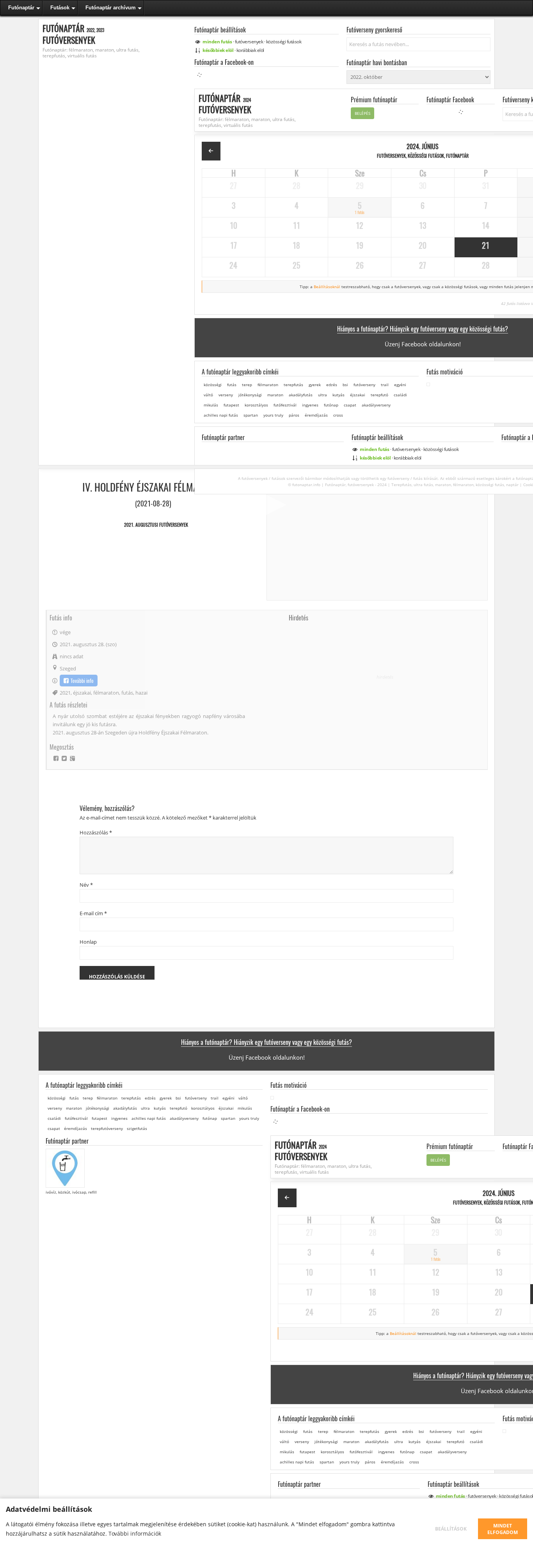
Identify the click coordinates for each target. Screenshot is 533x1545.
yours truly (273, 414)
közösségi (284, 41)
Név (86, 884)
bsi (345, 384)
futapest (231, 404)
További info (82, 680)
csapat (350, 404)
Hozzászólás (96, 832)
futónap (331, 404)
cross (338, 414)
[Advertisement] (385, 676)
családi (400, 394)
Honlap (88, 941)
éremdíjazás (316, 414)
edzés (331, 384)
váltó (208, 394)
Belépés (362, 113)
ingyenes (310, 404)
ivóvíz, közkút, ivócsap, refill (71, 1192)
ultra (322, 394)
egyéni (400, 384)
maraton (275, 394)
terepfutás (293, 384)
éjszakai (357, 394)
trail (385, 384)
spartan (250, 414)
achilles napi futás (221, 414)
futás (231, 384)
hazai (141, 692)
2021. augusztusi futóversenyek (156, 524)
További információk (134, 1533)
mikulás (211, 404)
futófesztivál (285, 404)
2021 (65, 692)
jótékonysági (250, 394)
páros (294, 414)
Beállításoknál (327, 286)
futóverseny (364, 384)
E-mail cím (93, 913)
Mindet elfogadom (502, 1529)
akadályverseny (376, 404)
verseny (226, 394)
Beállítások (451, 1528)
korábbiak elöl (250, 50)
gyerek (315, 384)
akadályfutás (301, 394)
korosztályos (256, 404)
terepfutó (379, 394)
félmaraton (268, 384)
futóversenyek (249, 41)
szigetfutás (137, 1128)
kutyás (338, 394)
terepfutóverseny (107, 1128)
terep (247, 384)
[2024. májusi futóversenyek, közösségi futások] (211, 151)
